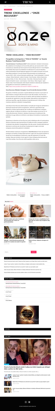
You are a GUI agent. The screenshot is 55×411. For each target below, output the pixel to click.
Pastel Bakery (9, 300)
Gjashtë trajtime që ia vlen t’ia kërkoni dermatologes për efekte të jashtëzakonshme (14, 220)
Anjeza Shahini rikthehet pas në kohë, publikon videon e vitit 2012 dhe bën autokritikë (22, 272)
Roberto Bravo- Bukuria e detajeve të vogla (38, 241)
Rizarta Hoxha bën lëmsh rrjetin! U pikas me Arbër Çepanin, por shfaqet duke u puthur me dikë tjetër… (26, 261)
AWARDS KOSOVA (8, 9)
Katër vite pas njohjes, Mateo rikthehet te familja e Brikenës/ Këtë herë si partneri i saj (22, 269)
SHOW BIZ (7, 364)
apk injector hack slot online (12, 281)
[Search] (49, 2)
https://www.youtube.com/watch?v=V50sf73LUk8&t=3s (23, 86)
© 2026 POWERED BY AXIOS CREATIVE (27, 406)
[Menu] (5, 2)
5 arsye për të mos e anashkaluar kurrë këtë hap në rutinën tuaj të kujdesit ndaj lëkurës (39, 220)
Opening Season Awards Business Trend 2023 (15, 283)
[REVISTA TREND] (27, 2)
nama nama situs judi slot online (12, 286)
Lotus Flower (8, 291)
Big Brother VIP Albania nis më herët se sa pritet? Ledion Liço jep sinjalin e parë (21, 266)
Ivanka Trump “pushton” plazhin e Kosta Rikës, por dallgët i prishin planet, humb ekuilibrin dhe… (24, 264)
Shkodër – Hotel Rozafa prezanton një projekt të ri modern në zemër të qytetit (14, 241)
